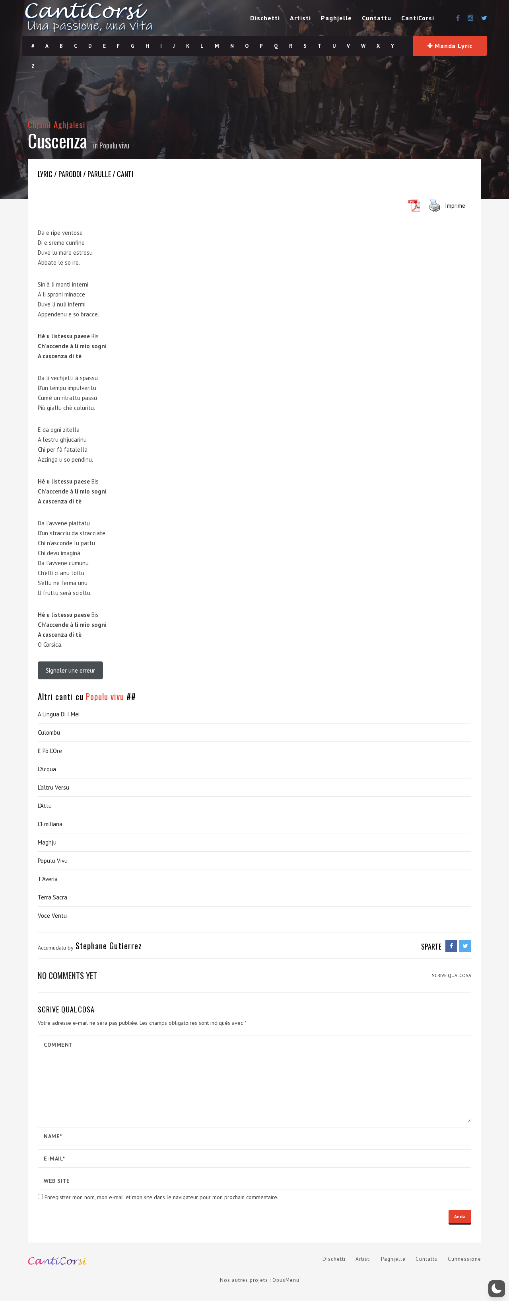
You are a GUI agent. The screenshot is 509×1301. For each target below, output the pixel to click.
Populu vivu (114, 145)
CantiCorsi (417, 18)
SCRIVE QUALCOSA (451, 975)
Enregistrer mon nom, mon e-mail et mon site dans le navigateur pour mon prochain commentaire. (161, 1197)
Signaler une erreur (70, 670)
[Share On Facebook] (451, 946)
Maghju (47, 842)
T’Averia (48, 879)
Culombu (49, 732)
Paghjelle (336, 18)
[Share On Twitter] (465, 946)
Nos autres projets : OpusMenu (259, 1280)
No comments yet (67, 975)
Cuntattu (376, 18)
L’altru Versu (53, 787)
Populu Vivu (53, 860)
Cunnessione (464, 1259)
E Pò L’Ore (50, 751)
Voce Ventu (52, 915)
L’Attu (45, 805)
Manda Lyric (453, 46)
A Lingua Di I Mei (59, 714)
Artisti (300, 18)
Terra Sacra (52, 897)
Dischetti (265, 18)
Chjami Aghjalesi (56, 124)
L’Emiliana (50, 824)
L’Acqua (47, 769)
